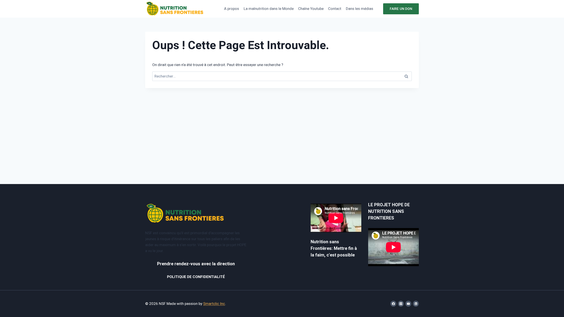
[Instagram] (401, 304)
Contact (334, 8)
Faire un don (401, 8)
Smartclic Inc (214, 303)
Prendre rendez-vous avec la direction (196, 264)
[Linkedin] (416, 304)
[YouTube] (408, 304)
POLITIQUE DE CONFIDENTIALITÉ (196, 277)
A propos (231, 8)
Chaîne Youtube (311, 8)
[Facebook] (393, 304)
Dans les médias (359, 8)
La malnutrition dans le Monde (269, 8)
